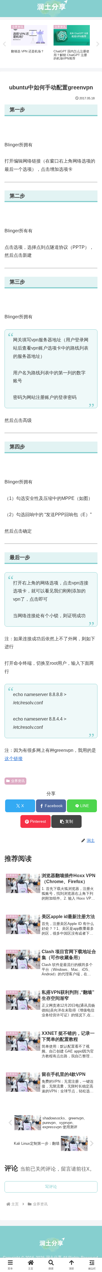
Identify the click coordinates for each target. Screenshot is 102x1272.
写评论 (51, 1186)
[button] (66, 821)
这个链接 (14, 758)
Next (98, 44)
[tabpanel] (29, 43)
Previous (4, 44)
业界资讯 (18, 781)
